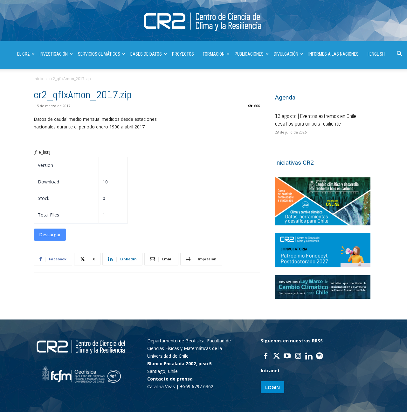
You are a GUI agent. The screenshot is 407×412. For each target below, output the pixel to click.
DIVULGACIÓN (286, 54)
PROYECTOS (183, 54)
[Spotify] (319, 356)
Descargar (50, 234)
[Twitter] (276, 356)
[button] (399, 55)
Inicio (38, 78)
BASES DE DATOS (146, 54)
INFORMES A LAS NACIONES (333, 54)
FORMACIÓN (213, 54)
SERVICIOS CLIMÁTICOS (99, 54)
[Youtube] (287, 356)
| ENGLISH (376, 54)
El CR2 (23, 54)
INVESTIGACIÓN (54, 54)
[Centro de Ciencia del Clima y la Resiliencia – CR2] (203, 21)
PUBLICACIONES (249, 54)
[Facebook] (265, 356)
